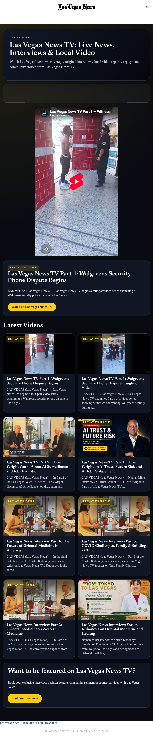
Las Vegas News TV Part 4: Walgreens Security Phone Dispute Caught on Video (113, 383)
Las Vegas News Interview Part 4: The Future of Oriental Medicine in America (38, 546)
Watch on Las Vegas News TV (31, 307)
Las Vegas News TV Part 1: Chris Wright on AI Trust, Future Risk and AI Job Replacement (112, 467)
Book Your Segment (24, 698)
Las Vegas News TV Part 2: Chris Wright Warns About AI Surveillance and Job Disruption (37, 467)
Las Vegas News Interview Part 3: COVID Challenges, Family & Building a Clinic (114, 546)
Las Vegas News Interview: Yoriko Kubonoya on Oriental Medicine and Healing (112, 629)
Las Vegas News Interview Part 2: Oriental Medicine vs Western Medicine (34, 629)
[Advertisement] (76, 93)
